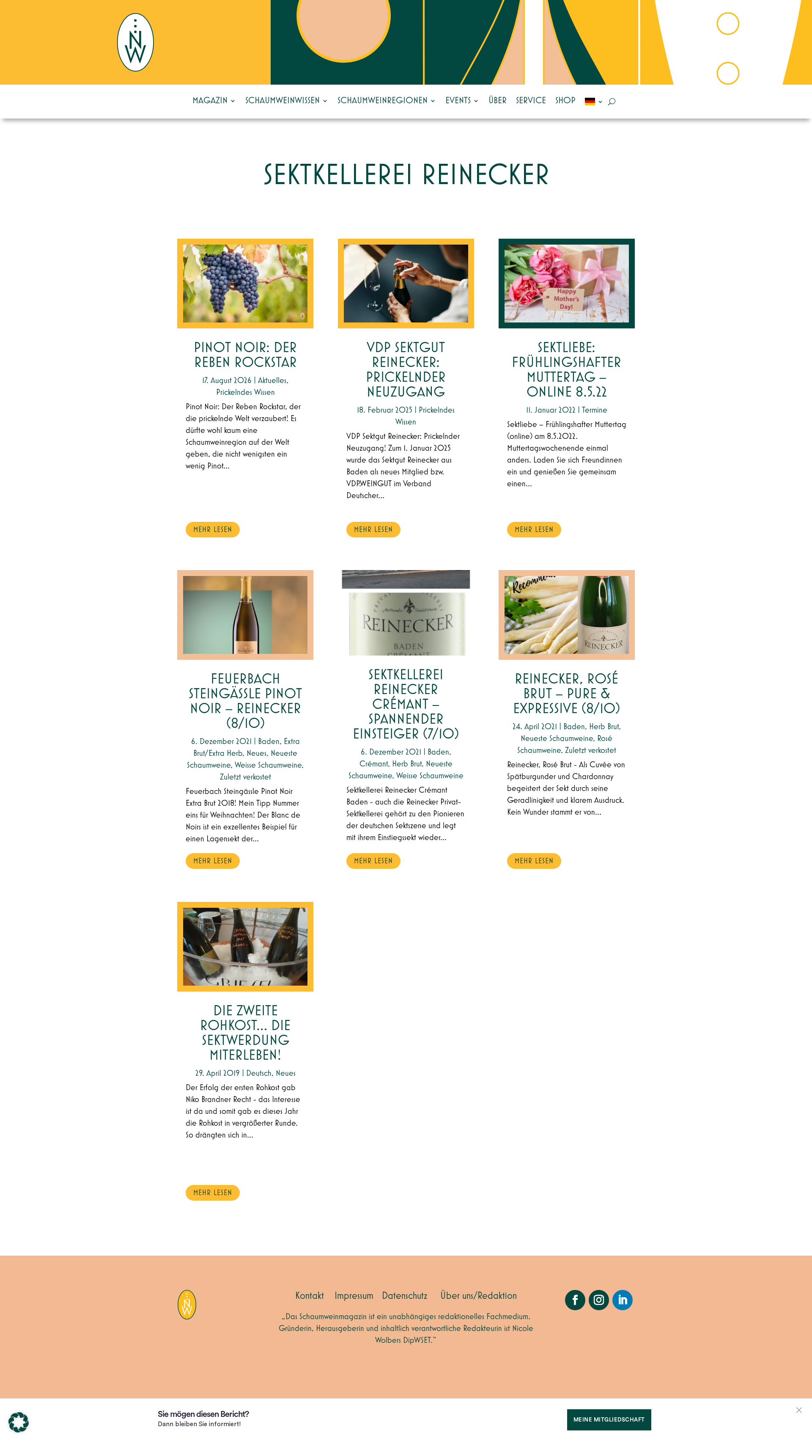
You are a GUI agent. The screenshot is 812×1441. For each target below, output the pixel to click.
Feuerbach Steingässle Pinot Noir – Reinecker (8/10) (245, 701)
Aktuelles (272, 380)
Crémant (373, 764)
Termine (594, 410)
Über (497, 100)
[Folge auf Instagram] (599, 1300)
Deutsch (259, 1073)
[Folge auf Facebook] (575, 1300)
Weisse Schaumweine (268, 765)
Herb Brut (407, 764)
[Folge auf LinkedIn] (622, 1300)
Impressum (354, 1296)
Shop (565, 100)
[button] (18, 1422)
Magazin (210, 100)
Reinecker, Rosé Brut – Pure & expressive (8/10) (566, 694)
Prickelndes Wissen (245, 392)
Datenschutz (405, 1296)
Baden (269, 741)
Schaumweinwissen (282, 100)
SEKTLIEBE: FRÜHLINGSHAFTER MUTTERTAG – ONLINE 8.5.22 (566, 370)
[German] (594, 101)
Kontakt (309, 1296)
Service (531, 100)
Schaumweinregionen (382, 100)
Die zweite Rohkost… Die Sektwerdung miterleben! (245, 1033)
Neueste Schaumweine (557, 738)
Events (458, 100)
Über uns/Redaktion (478, 1296)
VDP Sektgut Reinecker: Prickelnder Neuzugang (406, 370)
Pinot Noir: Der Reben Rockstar (245, 355)
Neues (256, 753)
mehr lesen (212, 530)
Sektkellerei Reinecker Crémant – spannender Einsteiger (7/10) (406, 705)
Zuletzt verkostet (245, 777)
